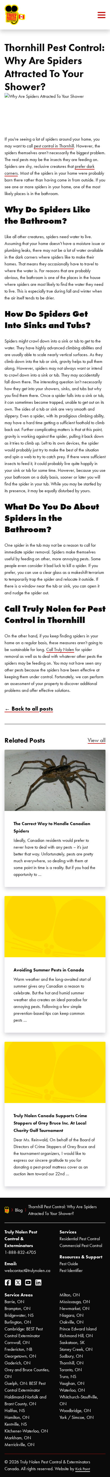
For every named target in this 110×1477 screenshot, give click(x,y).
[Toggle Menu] (101, 15)
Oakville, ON (71, 1322)
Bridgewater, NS (19, 1315)
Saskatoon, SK (72, 1342)
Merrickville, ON (19, 1444)
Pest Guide (69, 1263)
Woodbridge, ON (75, 1410)
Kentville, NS (16, 1424)
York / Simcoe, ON (77, 1417)
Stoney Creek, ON (76, 1349)
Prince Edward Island (78, 1329)
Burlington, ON (18, 1322)
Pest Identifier (71, 1270)
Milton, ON (70, 1295)
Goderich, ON (17, 1363)
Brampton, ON (17, 1308)
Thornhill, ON (71, 1363)
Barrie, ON (14, 1301)
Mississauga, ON (75, 1301)
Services (68, 1232)
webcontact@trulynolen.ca (27, 1270)
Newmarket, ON (74, 1308)
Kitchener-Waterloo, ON (26, 1431)
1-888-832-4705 (20, 1252)
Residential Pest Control (80, 1238)
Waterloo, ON (72, 1390)
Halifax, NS (15, 1410)
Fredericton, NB (18, 1349)
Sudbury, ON (71, 1356)
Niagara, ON (71, 1315)
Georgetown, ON (20, 1356)
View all (96, 740)
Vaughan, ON (72, 1383)
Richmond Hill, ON (76, 1335)
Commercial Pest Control (81, 1245)
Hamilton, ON (17, 1417)
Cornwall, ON (17, 1342)
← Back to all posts (29, 708)
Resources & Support (81, 1257)
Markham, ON (18, 1437)
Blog (19, 1210)
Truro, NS (68, 1376)
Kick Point (82, 1469)
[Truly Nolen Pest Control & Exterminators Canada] (28, 15)
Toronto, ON (71, 1369)
